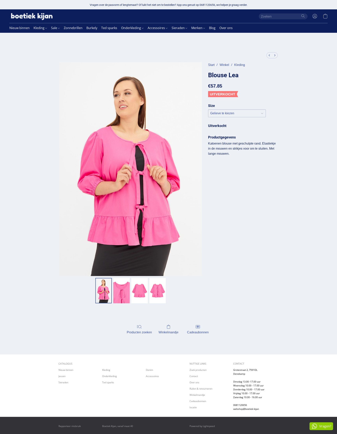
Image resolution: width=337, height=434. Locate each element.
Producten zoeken (139, 332)
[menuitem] (269, 55)
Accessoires (157, 28)
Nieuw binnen (19, 28)
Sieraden (178, 28)
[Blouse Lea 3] (157, 290)
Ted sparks (109, 28)
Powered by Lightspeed (202, 426)
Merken (197, 28)
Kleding (39, 28)
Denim (149, 370)
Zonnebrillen (73, 28)
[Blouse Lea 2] (139, 290)
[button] (31, 16)
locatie (193, 407)
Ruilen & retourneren (201, 388)
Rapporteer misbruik (70, 426)
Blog (212, 28)
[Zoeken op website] (303, 16)
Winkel (224, 65)
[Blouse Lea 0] (103, 290)
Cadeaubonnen (198, 332)
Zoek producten (198, 370)
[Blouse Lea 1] (121, 290)
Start (211, 65)
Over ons (226, 28)
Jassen (62, 376)
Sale (54, 28)
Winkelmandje (168, 332)
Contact (194, 376)
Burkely (91, 28)
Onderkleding (131, 28)
